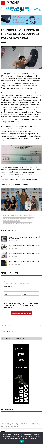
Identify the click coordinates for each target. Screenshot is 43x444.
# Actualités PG (8, 218)
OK (22, 441)
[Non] (41, 438)
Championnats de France (11, 220)
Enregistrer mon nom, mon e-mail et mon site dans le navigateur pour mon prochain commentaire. (21, 305)
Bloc (32, 218)
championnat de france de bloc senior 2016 (17, 223)
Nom (6, 294)
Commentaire (9, 287)
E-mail (24, 294)
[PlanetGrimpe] (13, 2)
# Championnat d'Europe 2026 (13, 338)
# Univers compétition (22, 218)
